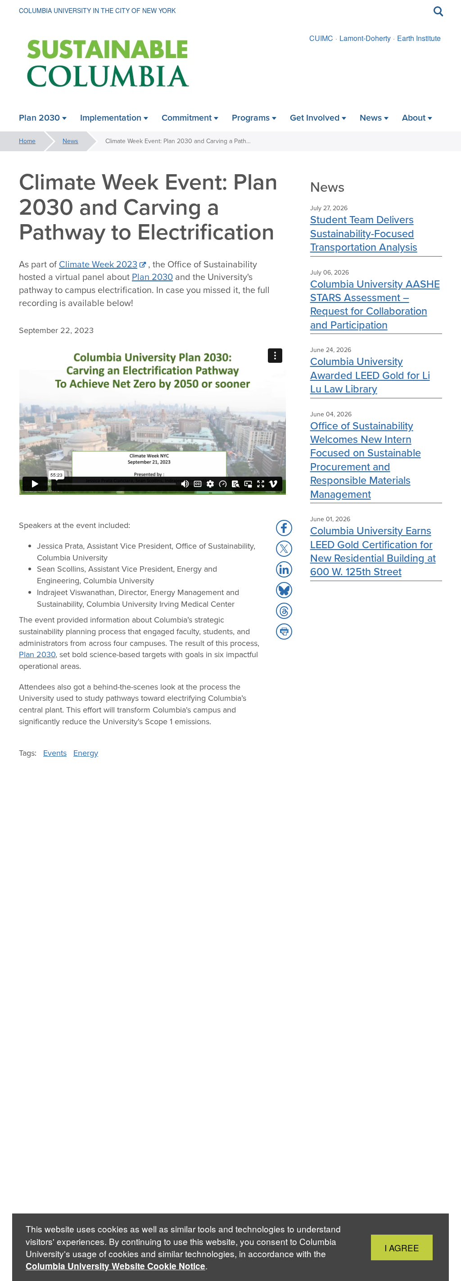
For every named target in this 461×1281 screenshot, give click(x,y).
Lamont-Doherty (365, 38)
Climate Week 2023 (98, 264)
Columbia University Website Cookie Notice (115, 1266)
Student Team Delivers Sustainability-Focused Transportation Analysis (363, 233)
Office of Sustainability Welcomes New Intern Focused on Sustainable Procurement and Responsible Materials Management (365, 459)
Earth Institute (419, 38)
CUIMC (321, 38)
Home (27, 141)
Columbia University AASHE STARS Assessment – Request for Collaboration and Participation (375, 304)
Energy (85, 753)
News (70, 141)
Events (55, 753)
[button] (284, 528)
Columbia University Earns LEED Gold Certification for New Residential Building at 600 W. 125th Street (373, 551)
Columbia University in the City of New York (97, 10)
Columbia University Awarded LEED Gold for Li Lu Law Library (370, 375)
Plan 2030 (152, 277)
